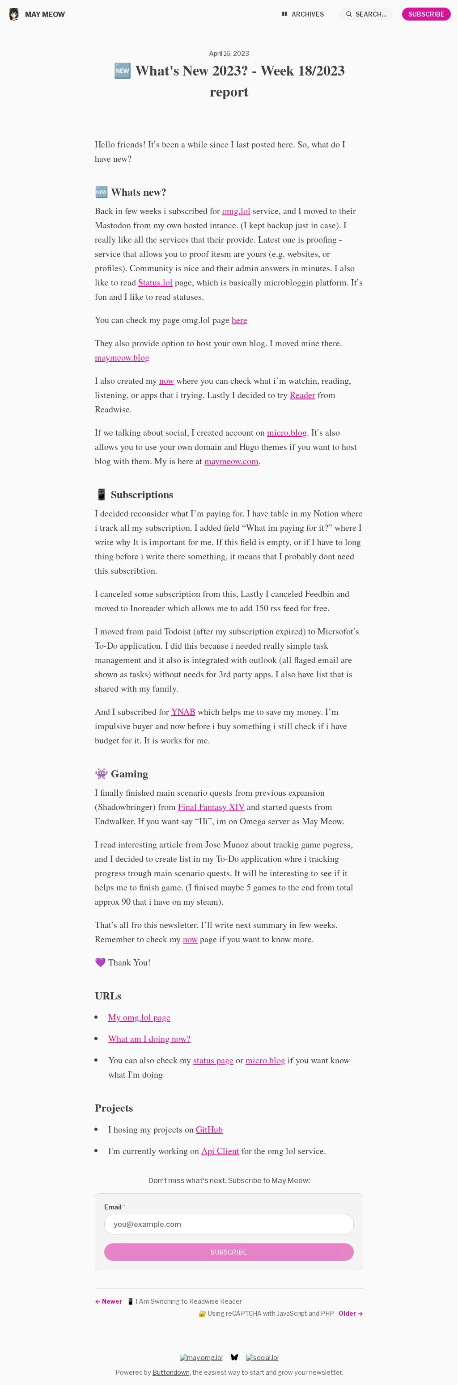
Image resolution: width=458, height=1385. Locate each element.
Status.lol (155, 282)
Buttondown (171, 1372)
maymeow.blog (122, 357)
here (239, 320)
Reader (302, 395)
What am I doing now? (149, 1038)
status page (213, 1060)
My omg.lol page (139, 1017)
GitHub (209, 1129)
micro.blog (287, 432)
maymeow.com (231, 461)
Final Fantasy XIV (211, 807)
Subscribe (426, 14)
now (166, 380)
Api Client (220, 1151)
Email (114, 1207)
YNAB (183, 711)
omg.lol (236, 211)
